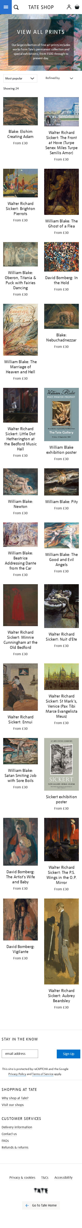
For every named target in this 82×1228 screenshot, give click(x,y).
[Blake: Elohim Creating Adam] (20, 112)
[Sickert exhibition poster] (61, 765)
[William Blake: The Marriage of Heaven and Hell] (20, 330)
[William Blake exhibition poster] (61, 415)
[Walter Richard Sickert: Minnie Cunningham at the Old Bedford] (20, 606)
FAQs (5, 1141)
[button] (16, 8)
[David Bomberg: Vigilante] (20, 920)
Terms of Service (42, 1074)
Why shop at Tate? (15, 1098)
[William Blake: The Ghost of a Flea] (61, 192)
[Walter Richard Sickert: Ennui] (20, 687)
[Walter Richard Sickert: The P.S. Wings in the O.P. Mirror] (61, 840)
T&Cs (45, 1178)
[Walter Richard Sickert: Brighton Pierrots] (20, 184)
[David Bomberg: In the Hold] (61, 257)
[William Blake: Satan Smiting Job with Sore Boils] (20, 752)
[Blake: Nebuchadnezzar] (61, 317)
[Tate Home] (41, 1191)
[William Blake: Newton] (20, 482)
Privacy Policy (17, 1074)
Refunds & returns (15, 1147)
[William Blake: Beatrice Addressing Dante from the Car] (20, 535)
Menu (6, 6)
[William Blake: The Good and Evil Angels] (61, 536)
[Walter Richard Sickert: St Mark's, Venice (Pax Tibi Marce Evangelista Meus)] (61, 677)
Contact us (9, 1134)
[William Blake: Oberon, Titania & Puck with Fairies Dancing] (20, 255)
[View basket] (77, 7)
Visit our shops (13, 1105)
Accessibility (63, 1178)
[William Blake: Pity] (61, 482)
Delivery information (17, 1127)
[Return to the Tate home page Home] (41, 8)
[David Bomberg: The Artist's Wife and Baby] (20, 842)
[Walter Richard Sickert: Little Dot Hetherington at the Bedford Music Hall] (20, 406)
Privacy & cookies (22, 1178)
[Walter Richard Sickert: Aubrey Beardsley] (61, 942)
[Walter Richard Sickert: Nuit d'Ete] (61, 606)
